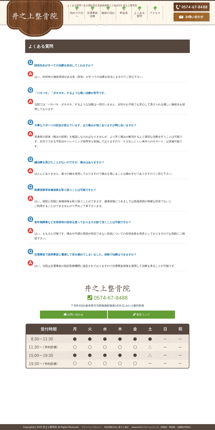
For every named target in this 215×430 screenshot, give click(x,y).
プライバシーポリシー (92, 427)
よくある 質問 (140, 14)
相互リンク (143, 314)
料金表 (124, 12)
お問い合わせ (75, 314)
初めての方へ (76, 14)
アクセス (155, 12)
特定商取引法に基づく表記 (116, 427)
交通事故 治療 (93, 14)
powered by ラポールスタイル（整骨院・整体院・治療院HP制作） (162, 427)
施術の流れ (108, 12)
